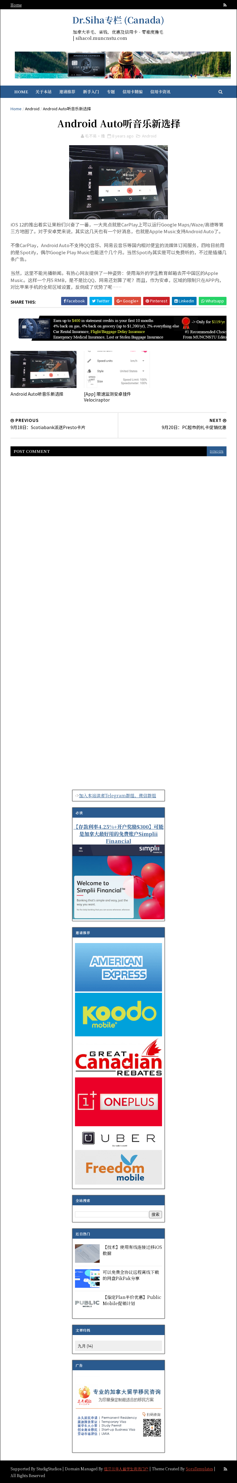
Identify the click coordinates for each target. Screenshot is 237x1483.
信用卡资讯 (160, 92)
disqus (216, 451)
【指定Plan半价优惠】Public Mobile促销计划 (132, 1300)
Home (16, 4)
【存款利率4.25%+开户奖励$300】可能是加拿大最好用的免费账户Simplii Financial (118, 834)
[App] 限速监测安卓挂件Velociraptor (107, 397)
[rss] (225, 5)
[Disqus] (118, 539)
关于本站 (43, 92)
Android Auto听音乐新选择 (37, 394)
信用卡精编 (133, 92)
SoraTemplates (199, 1468)
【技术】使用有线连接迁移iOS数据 (132, 1250)
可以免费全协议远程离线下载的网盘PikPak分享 (131, 1275)
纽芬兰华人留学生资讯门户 (126, 1468)
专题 (111, 92)
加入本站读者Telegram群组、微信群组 (117, 795)
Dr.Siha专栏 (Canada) (118, 20)
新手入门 (91, 92)
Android (32, 109)
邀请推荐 (67, 92)
